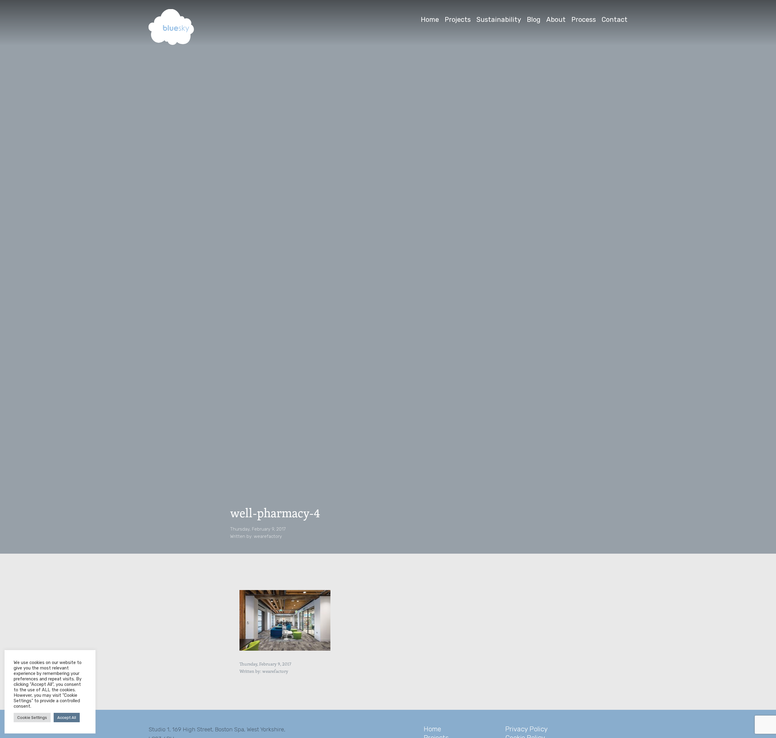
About (556, 19)
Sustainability (499, 19)
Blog (533, 19)
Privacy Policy (526, 729)
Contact (614, 19)
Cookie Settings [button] (32, 717)
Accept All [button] (66, 717)
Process (583, 19)
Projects (458, 19)
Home (430, 19)
